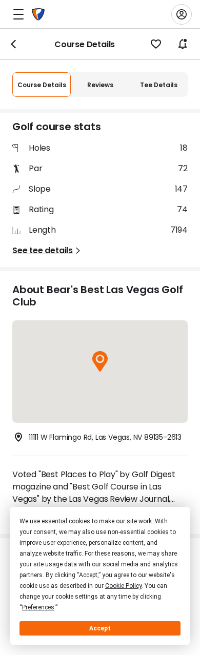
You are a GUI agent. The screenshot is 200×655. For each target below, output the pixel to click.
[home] (38, 14)
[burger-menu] (18, 14)
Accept (100, 628)
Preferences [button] (38, 607)
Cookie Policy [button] (123, 585)
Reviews (100, 84)
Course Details (41, 84)
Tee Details (158, 84)
